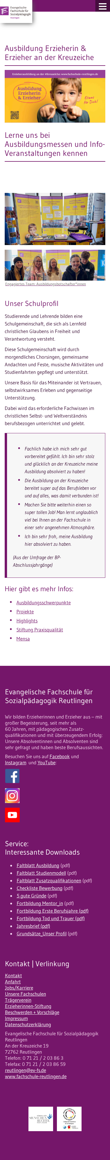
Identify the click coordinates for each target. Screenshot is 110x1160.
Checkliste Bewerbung (39, 888)
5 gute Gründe (31, 896)
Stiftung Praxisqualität (39, 630)
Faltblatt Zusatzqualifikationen (49, 880)
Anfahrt (13, 982)
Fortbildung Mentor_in (40, 903)
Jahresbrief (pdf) (33, 926)
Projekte (25, 612)
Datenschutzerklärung (28, 1024)
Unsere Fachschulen (25, 994)
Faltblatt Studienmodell (41, 873)
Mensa (23, 639)
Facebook (60, 756)
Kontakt (13, 975)
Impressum (16, 1018)
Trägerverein (18, 1000)
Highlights (27, 621)
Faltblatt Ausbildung (38, 865)
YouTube (46, 762)
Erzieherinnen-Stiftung (28, 1006)
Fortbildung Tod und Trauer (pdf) (51, 918)
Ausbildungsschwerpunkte (43, 602)
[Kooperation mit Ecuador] (69, 1119)
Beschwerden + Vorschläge (32, 1012)
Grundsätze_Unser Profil (42, 934)
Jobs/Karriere (19, 988)
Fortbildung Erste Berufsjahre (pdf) (53, 911)
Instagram (15, 762)
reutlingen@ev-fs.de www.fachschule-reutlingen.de (36, 1073)
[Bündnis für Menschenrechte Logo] (40, 1119)
